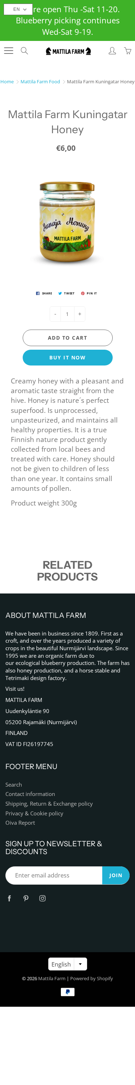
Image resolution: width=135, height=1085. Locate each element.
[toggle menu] (8, 50)
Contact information (30, 794)
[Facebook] (9, 898)
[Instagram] (42, 898)
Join (115, 875)
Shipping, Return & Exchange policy (49, 803)
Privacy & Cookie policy (34, 813)
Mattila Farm (52, 978)
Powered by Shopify (91, 978)
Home (7, 81)
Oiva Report (20, 822)
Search (13, 784)
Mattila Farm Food (40, 81)
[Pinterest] (25, 898)
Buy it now (67, 357)
